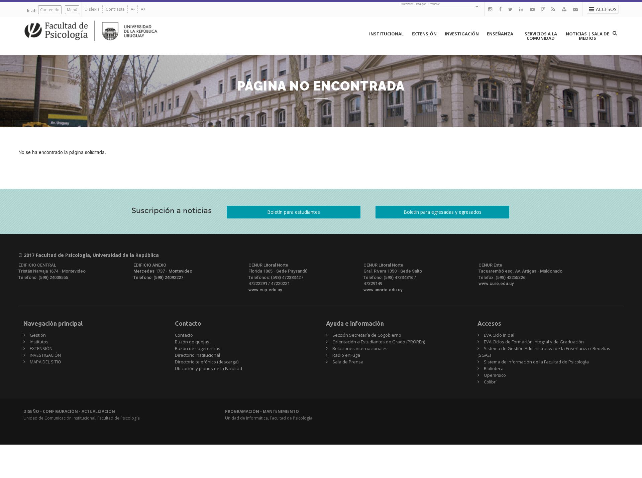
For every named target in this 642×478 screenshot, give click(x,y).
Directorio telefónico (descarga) (206, 362)
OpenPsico (495, 375)
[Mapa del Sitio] (564, 9)
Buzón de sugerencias (197, 348)
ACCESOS (606, 9)
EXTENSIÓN (424, 34)
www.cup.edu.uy (265, 289)
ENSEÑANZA (500, 34)
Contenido (50, 9)
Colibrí (490, 382)
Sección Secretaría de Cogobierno (366, 335)
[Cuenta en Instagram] (490, 9)
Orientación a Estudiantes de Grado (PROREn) (378, 342)
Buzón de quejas (192, 342)
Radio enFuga (346, 355)
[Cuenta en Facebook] (500, 9)
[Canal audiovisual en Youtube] (532, 9)
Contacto (184, 335)
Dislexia (92, 9)
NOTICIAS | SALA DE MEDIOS (587, 36)
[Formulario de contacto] (575, 9)
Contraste (115, 9)
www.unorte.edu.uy (382, 289)
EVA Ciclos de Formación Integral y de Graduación (534, 342)
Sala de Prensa (347, 362)
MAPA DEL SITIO (45, 362)
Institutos (39, 342)
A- (133, 9)
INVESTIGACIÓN (462, 34)
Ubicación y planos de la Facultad (208, 368)
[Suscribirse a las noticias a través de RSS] (553, 9)
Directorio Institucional (197, 355)
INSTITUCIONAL (386, 34)
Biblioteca (494, 368)
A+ (143, 9)
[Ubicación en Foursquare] (543, 9)
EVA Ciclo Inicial (499, 335)
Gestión (38, 335)
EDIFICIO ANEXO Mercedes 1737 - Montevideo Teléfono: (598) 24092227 (162, 271)
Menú (72, 9)
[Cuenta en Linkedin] (521, 9)
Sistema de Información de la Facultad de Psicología (536, 362)
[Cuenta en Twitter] (510, 9)
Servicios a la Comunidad (541, 36)
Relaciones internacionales (360, 348)
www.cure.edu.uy (496, 283)
